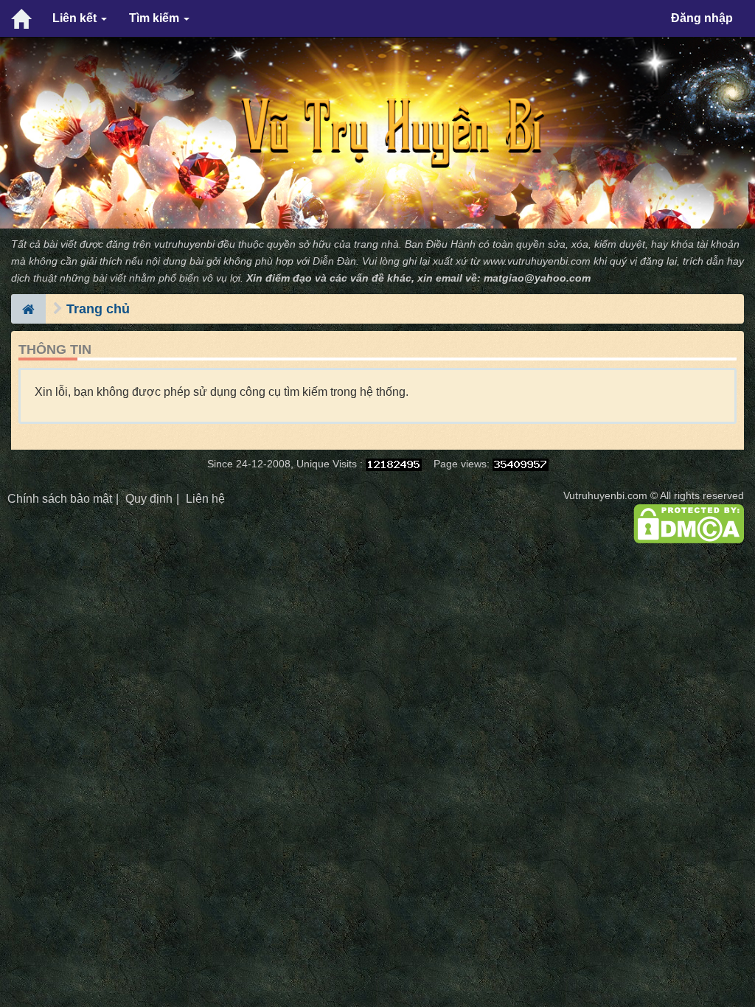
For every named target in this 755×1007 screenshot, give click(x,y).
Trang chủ (98, 309)
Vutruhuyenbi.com (605, 495)
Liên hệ (205, 498)
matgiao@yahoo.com (537, 278)
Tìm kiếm (155, 18)
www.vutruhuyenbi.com (537, 261)
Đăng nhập (702, 18)
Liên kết (76, 18)
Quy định (149, 498)
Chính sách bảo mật (59, 498)
